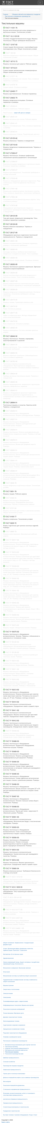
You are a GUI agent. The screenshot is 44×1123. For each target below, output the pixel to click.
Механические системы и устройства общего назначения (20, 976)
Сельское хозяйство (9, 1061)
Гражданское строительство (11, 1111)
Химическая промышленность (12, 1069)
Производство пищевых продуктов (13, 1065)
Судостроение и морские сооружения (14, 1025)
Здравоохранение (8, 958)
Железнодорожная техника (11, 1021)
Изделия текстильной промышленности (17, 1048)
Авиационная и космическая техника (14, 1029)
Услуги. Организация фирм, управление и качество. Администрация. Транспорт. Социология (18, 949)
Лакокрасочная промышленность (13, 1103)
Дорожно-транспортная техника (12, 1017)
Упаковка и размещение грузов (12, 1037)
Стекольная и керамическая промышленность (16, 1089)
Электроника (7, 997)
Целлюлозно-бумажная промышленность (15, 1099)
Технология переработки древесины (13, 1085)
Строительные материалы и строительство (16, 1107)
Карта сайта (6, 1122)
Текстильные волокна (11, 1046)
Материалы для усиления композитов (16, 1050)
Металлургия (7, 1081)
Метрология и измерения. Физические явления (17, 968)
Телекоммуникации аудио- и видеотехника (15, 1001)
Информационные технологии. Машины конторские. (18, 1005)
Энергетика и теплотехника (11, 989)
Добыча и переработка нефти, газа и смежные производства (21, 1077)
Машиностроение (8, 985)
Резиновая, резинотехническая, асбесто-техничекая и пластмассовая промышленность (19, 1094)
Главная (5, 14)
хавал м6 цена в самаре (22, 113)
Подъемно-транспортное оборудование (15, 1033)
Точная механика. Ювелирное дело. (13, 1013)
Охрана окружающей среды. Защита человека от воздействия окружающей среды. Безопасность (21, 963)
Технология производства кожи (14, 1054)
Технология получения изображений (14, 1009)
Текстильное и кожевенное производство (17, 16)
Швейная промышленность (11, 1058)
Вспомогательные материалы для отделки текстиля (20, 1045)
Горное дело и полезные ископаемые (14, 1073)
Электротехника (8, 993)
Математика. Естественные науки (13, 954)
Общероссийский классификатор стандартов (26, 14)
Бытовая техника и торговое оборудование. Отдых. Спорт (20, 1115)
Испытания (6, 972)
